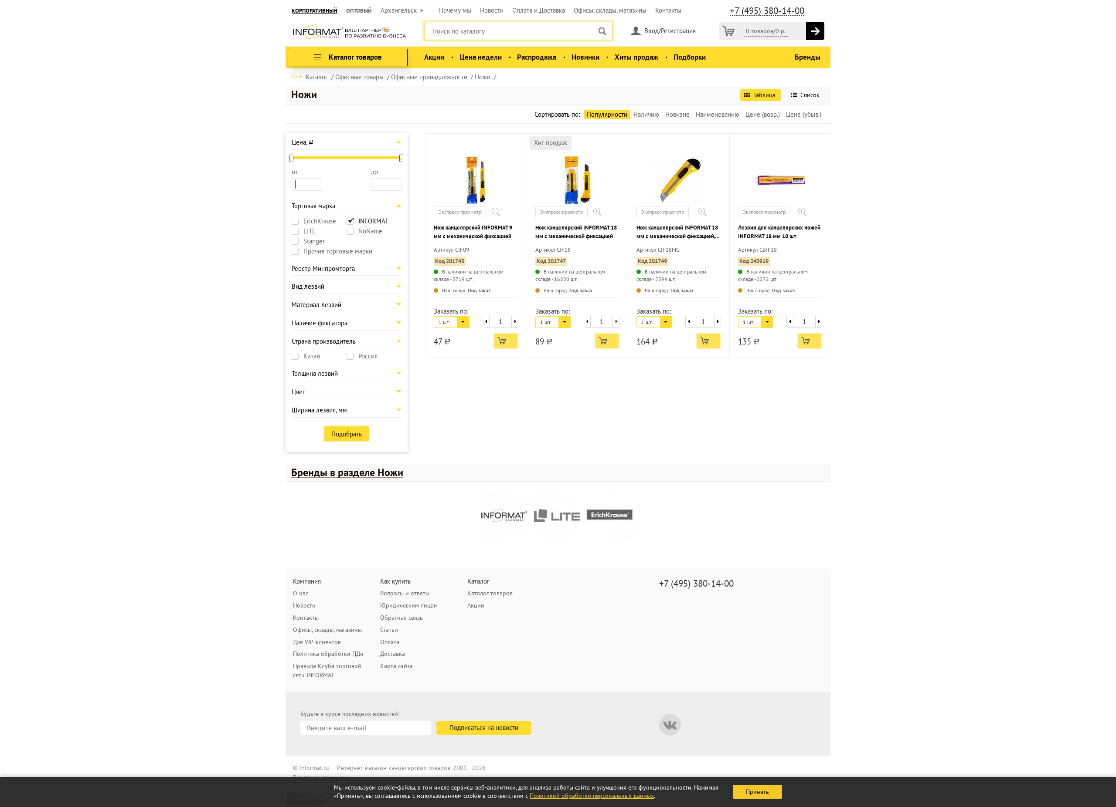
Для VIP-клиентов (317, 642)
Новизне (677, 114)
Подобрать (346, 434)
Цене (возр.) (762, 114)
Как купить (395, 581)
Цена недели (480, 57)
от (295, 172)
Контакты (668, 10)
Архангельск (399, 10)
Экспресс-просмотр (460, 212)
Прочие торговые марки (337, 251)
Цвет (298, 392)
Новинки (585, 57)
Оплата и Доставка (538, 10)
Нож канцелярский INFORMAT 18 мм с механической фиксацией (576, 232)
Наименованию (717, 114)
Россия (368, 356)
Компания (307, 581)
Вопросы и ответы (404, 593)
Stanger (314, 241)
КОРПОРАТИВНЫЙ (314, 10)
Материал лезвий (316, 305)
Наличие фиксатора (319, 323)
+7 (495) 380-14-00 (767, 11)
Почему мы (455, 10)
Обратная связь (401, 617)
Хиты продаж (636, 57)
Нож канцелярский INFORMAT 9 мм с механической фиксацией (473, 232)
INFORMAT (373, 221)
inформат (349, 32)
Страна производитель (324, 341)
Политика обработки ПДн (328, 654)
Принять (757, 792)
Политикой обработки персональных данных (592, 796)
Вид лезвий (308, 286)
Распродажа (536, 57)
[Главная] (297, 76)
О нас (300, 593)
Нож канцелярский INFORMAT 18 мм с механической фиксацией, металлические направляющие (677, 232)
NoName (370, 231)
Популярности (607, 114)
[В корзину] (815, 31)
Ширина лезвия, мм (319, 410)
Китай (311, 356)
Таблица (764, 95)
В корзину (505, 341)
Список (810, 95)
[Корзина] (728, 31)
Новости (492, 10)
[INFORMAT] (504, 515)
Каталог (478, 581)
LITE (309, 231)
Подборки (690, 57)
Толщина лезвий (315, 373)
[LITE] (557, 515)
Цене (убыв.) (803, 114)
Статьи (389, 630)
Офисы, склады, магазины (610, 10)
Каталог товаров (490, 593)
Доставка (392, 654)
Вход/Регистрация (670, 31)
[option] (505, 516)
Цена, (302, 142)
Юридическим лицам (409, 605)
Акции (434, 57)
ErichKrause (319, 221)
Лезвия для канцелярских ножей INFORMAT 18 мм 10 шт (779, 232)
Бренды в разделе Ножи (347, 472)
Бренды (807, 57)
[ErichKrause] (610, 515)
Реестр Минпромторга (323, 268)
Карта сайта (396, 666)
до (374, 172)
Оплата (389, 642)
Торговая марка (313, 206)
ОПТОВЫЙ (359, 10)
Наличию (646, 114)
